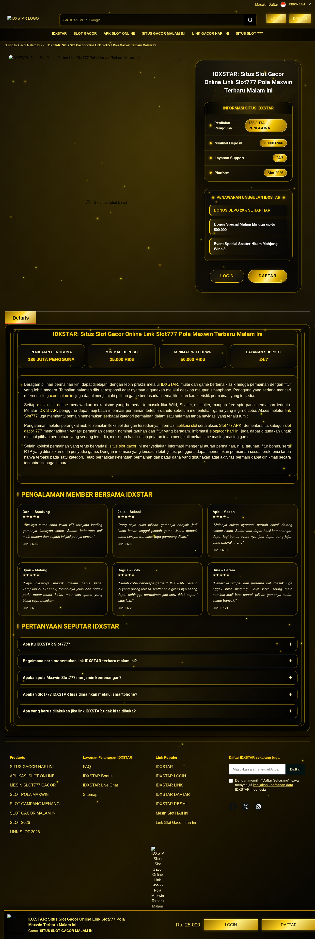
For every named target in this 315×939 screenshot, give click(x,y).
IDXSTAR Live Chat (100, 785)
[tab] (20, 317)
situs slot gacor (123, 446)
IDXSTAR (59, 33)
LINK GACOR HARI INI (210, 33)
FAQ (87, 767)
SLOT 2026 (20, 822)
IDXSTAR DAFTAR (173, 794)
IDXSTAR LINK (169, 785)
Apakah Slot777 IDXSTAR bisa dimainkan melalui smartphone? (157, 694)
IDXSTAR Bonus (97, 776)
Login (276, 18)
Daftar (300, 18)
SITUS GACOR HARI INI (32, 767)
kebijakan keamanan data (273, 785)
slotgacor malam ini (57, 396)
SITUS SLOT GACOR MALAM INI (67, 931)
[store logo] (23, 18)
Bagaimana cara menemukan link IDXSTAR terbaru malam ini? (157, 661)
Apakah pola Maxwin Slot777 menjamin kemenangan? (157, 678)
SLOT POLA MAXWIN (29, 794)
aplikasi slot (186, 425)
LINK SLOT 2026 (25, 832)
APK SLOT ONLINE (119, 33)
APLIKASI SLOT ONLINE (32, 776)
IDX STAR (47, 410)
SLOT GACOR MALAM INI (33, 813)
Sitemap (90, 794)
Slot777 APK (230, 425)
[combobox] (158, 20)
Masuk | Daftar (266, 4)
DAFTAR (268, 276)
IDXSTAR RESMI (171, 804)
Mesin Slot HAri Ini (172, 813)
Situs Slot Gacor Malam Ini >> (24, 45)
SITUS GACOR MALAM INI (163, 33)
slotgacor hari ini (224, 431)
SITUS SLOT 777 (249, 33)
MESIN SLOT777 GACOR (33, 785)
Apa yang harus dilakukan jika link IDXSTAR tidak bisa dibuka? (157, 711)
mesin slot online (52, 405)
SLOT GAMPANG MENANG (35, 804)
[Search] (250, 20)
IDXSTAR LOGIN (171, 776)
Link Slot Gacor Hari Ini (176, 822)
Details (21, 318)
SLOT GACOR (85, 33)
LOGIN (227, 276)
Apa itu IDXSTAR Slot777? (157, 644)
